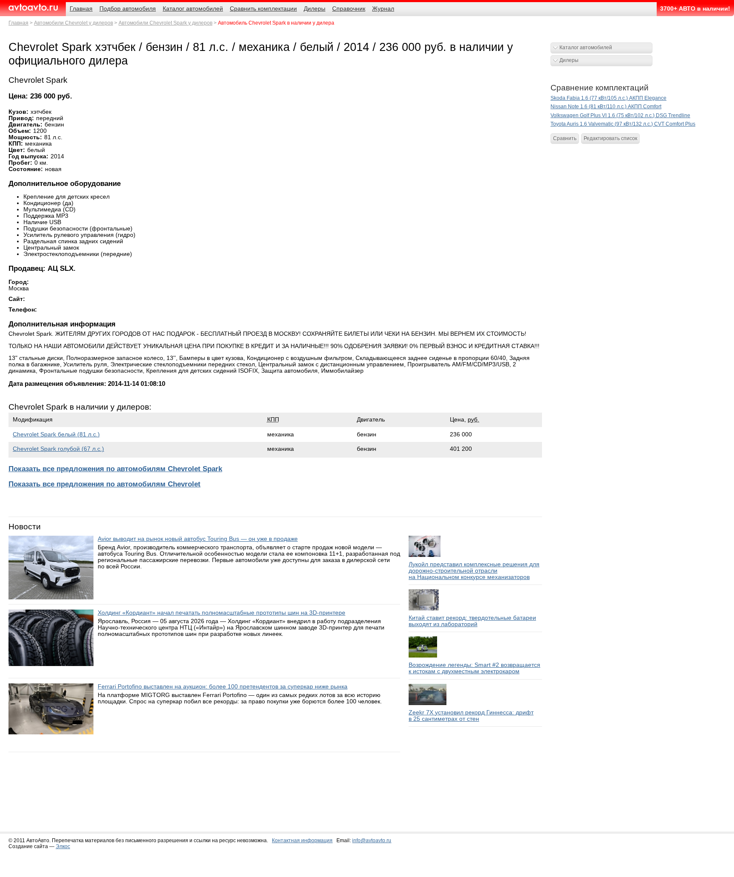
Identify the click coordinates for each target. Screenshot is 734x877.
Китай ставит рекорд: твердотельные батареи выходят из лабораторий (472, 621)
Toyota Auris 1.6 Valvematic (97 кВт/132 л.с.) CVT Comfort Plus (622, 124)
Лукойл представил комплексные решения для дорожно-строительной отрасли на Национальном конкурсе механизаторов (474, 570)
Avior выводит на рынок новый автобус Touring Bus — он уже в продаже (198, 539)
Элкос (63, 846)
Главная (18, 23)
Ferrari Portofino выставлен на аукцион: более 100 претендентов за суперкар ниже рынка (222, 686)
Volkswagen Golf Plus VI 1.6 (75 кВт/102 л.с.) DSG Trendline (620, 115)
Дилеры (569, 60)
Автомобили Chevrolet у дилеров (73, 23)
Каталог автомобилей (585, 48)
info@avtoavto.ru (371, 840)
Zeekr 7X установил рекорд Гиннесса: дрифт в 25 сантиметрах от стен (471, 715)
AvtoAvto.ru (33, 7)
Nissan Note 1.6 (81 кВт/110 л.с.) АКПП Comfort (605, 107)
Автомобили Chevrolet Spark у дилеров (165, 23)
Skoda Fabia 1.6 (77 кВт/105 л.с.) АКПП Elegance (608, 98)
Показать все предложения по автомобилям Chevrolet (104, 484)
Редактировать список (610, 138)
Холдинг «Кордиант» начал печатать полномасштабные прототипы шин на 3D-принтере (221, 613)
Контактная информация (302, 840)
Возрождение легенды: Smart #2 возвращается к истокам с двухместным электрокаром (474, 668)
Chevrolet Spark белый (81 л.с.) (56, 434)
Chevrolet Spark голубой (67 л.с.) (58, 449)
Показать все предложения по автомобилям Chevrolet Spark (115, 469)
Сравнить (564, 138)
